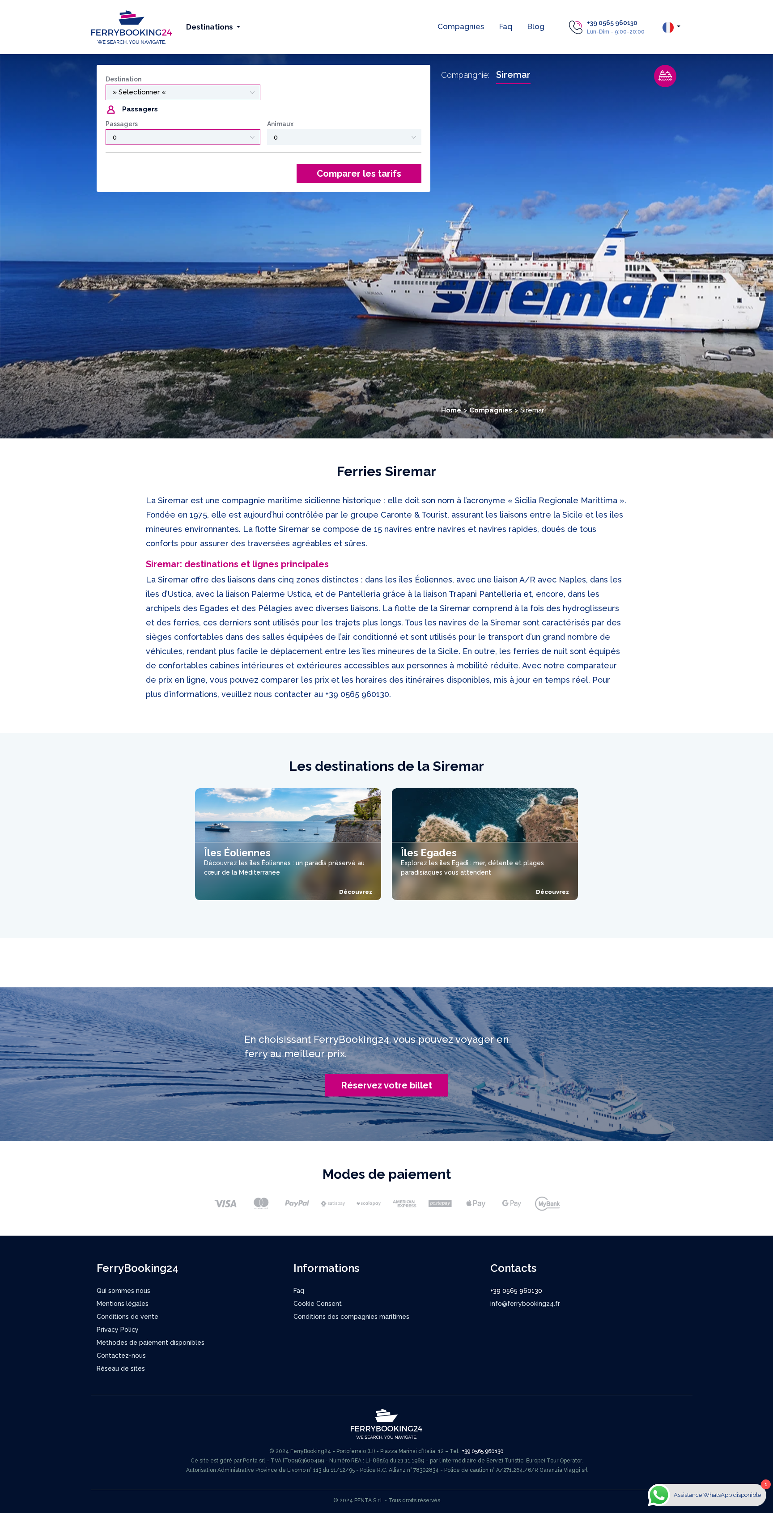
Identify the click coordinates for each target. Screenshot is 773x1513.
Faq (505, 26)
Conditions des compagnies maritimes (351, 1316)
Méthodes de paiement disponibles (150, 1342)
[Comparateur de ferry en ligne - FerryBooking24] (131, 26)
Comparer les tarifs (359, 173)
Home (451, 410)
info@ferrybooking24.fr (525, 1303)
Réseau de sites (121, 1368)
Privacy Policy (118, 1329)
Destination (123, 79)
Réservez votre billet (386, 1085)
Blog (535, 26)
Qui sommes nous (123, 1290)
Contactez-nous (121, 1355)
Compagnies (460, 26)
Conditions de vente (127, 1316)
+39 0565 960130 (612, 22)
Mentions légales (123, 1303)
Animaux (280, 124)
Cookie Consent (317, 1303)
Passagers (122, 124)
